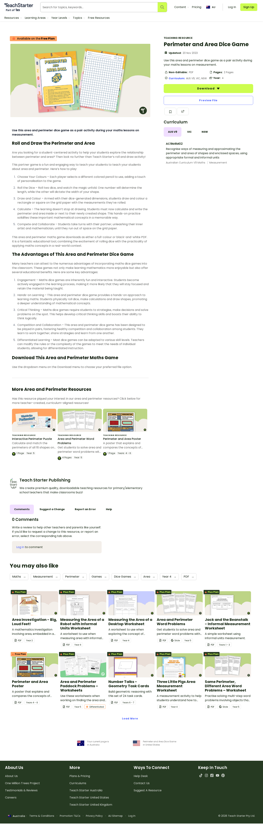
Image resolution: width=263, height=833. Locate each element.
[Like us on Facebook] (212, 775)
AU (213, 7)
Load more (130, 718)
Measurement (218, 162)
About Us (11, 776)
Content (180, 7)
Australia (18, 816)
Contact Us (142, 783)
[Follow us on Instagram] (206, 775)
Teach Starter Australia (85, 790)
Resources (12, 18)
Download (206, 88)
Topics (78, 18)
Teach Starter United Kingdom (90, 805)
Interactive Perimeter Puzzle (32, 439)
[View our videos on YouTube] (217, 775)
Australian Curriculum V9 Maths (186, 162)
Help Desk (141, 776)
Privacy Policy (94, 816)
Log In (131, 816)
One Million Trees (22, 783)
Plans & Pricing (79, 776)
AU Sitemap (115, 816)
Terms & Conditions (41, 816)
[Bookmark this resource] (170, 111)
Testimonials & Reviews (21, 790)
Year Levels (59, 18)
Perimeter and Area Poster (122, 439)
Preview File (208, 100)
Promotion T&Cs (70, 816)
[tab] (172, 132)
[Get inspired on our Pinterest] (223, 775)
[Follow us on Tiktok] (201, 775)
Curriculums (77, 783)
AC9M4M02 (174, 144)
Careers (10, 797)
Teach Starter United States (89, 797)
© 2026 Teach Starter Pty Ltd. (236, 816)
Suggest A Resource (148, 790)
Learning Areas (35, 18)
